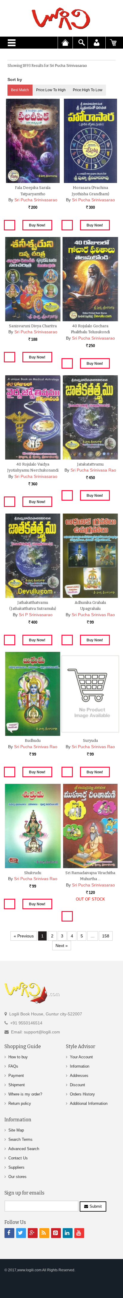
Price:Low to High (51, 90)
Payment (16, 1075)
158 (105, 936)
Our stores (17, 1176)
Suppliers (16, 1167)
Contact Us (18, 1158)
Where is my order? (25, 1094)
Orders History (82, 1094)
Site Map (16, 1130)
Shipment (16, 1085)
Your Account (81, 1057)
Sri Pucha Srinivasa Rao (93, 470)
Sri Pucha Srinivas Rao (93, 614)
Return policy (19, 1103)
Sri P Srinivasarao (36, 614)
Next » (62, 945)
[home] (61, 18)
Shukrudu (32, 873)
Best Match (20, 90)
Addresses (79, 1075)
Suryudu (90, 740)
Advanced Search (23, 1149)
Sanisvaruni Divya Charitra (33, 326)
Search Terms (20, 1139)
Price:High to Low (87, 90)
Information (79, 1066)
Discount (77, 1085)
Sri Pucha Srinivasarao (35, 199)
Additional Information (88, 1103)
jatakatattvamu (90, 464)
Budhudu (33, 740)
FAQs (13, 1066)
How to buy (18, 1057)
